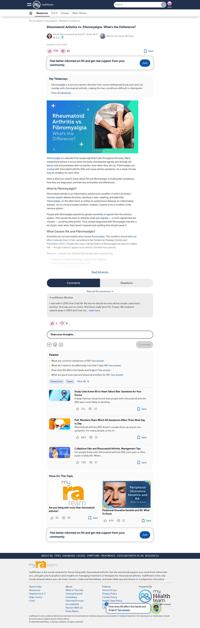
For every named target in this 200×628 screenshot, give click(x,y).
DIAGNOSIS (68, 556)
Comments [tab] (73, 283)
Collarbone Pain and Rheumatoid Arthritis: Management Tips (108, 448)
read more (94, 310)
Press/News (72, 611)
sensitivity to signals (103, 214)
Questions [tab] (126, 283)
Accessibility (72, 604)
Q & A (54, 13)
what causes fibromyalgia (91, 236)
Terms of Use (109, 590)
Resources (42, 13)
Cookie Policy (109, 597)
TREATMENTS (108, 556)
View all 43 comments (99, 291)
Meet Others (79, 13)
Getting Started (74, 593)
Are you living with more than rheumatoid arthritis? (71, 509)
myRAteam (47, 4)
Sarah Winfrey (125, 36)
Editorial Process (75, 600)
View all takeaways (61, 93)
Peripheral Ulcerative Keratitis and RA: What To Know (125, 512)
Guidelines (71, 597)
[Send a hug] (62, 323)
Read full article (100, 272)
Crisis (32, 600)
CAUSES (80, 556)
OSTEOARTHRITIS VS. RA (130, 556)
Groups (65, 13)
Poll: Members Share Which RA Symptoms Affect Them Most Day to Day (110, 422)
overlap (50, 169)
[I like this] (50, 51)
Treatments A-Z (37, 593)
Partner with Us (74, 607)
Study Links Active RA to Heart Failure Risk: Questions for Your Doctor (108, 393)
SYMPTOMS (93, 556)
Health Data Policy (112, 600)
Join (170, 7)
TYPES (57, 556)
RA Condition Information (43, 21)
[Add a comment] (63, 51)
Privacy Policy (109, 593)
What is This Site (74, 590)
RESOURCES (152, 556)
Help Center (35, 597)
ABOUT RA (47, 556)
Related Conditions (69, 21)
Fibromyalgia (53, 158)
